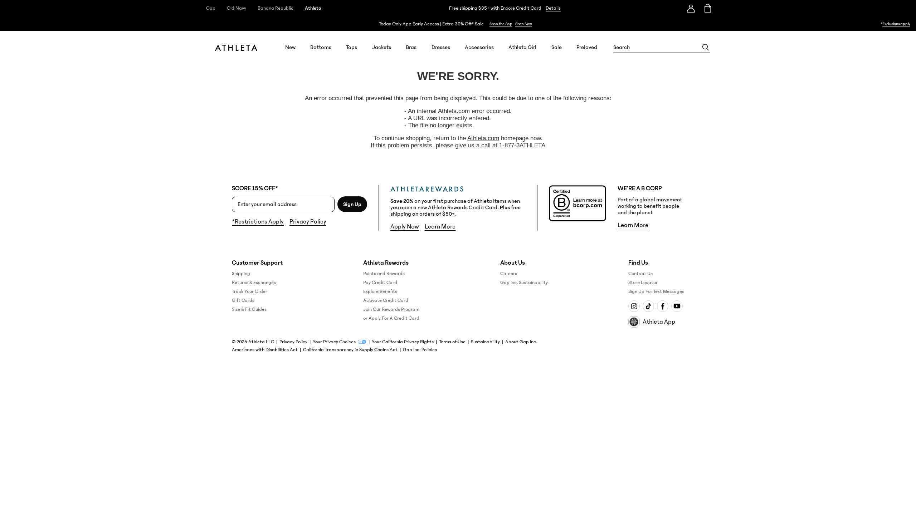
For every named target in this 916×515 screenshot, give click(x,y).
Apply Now (404, 226)
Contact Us (640, 273)
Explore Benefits (380, 291)
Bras (411, 47)
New (290, 47)
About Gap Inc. (521, 342)
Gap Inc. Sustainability (524, 282)
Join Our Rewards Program (391, 309)
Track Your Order (249, 291)
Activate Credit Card (385, 300)
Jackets (381, 47)
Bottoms (320, 47)
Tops (351, 47)
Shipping (241, 273)
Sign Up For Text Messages (656, 291)
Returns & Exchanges (254, 282)
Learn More (440, 226)
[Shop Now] (458, 23)
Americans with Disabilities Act (265, 350)
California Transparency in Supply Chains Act (350, 350)
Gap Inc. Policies (420, 350)
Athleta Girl (522, 47)
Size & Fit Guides (249, 309)
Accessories (479, 47)
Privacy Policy (307, 221)
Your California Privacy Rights (403, 342)
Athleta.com (483, 138)
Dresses (441, 47)
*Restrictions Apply (258, 221)
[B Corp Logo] (577, 203)
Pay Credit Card (380, 282)
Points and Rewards (384, 273)
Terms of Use (452, 342)
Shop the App (500, 23)
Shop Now (523, 23)
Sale (556, 47)
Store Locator (643, 282)
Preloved (586, 47)
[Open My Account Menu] (691, 8)
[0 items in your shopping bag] (707, 8)
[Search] (705, 47)
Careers (508, 273)
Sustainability (485, 342)
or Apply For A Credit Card (391, 318)
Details (553, 8)
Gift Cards (243, 300)
